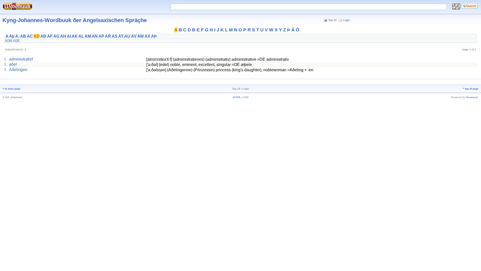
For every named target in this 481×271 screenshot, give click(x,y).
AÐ (43, 36)
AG (56, 36)
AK (75, 36)
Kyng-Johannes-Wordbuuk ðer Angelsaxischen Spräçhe (75, 20)
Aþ (12, 36)
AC (30, 36)
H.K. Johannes (13, 97)
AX (147, 36)
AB (23, 36)
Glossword (472, 97)
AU (127, 36)
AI (69, 36)
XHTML (236, 97)
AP (101, 36)
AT (121, 36)
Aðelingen (18, 69)
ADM (8, 41)
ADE (16, 41)
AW (140, 36)
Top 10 (332, 20)
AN (95, 36)
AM (88, 36)
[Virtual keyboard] (456, 8)
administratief (21, 59)
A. (17, 36)
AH (63, 36)
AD (37, 36)
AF (50, 36)
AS (114, 36)
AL (81, 36)
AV (134, 36)
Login (346, 20)
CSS (246, 97)
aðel (13, 64)
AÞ (154, 36)
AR (108, 36)
